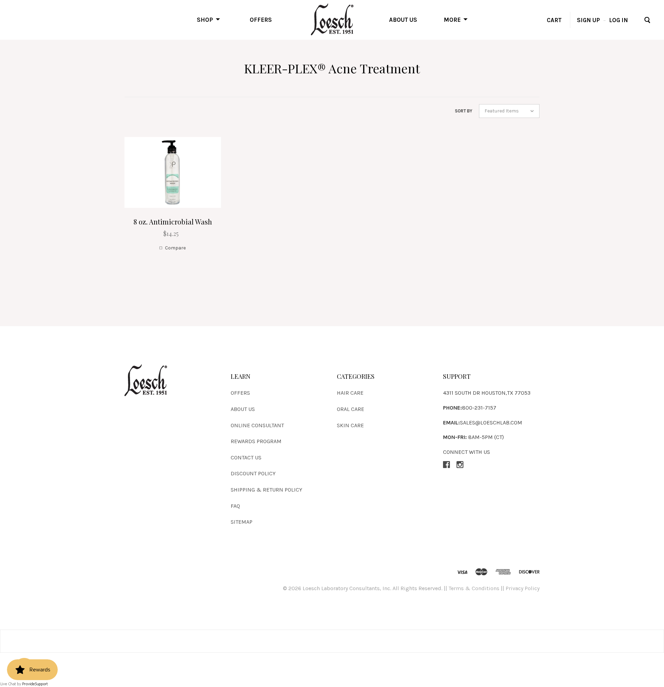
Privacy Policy (523, 588)
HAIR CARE (350, 393)
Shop (205, 19)
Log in (618, 19)
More (452, 19)
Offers (261, 19)
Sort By (463, 110)
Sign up (588, 19)
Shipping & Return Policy (266, 489)
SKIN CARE (350, 425)
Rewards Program (256, 441)
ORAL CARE (350, 409)
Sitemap (241, 522)
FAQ (235, 506)
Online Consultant (257, 425)
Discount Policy (253, 473)
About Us (403, 19)
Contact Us (246, 457)
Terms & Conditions (474, 588)
